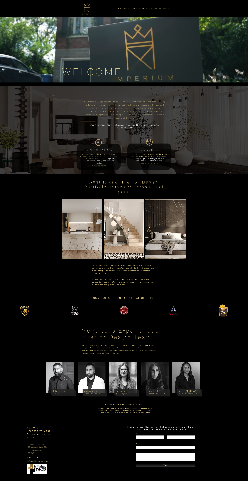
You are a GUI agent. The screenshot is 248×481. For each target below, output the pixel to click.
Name (137, 434)
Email (137, 444)
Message (138, 451)
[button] (127, 8)
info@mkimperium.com (38, 461)
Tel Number (170, 434)
